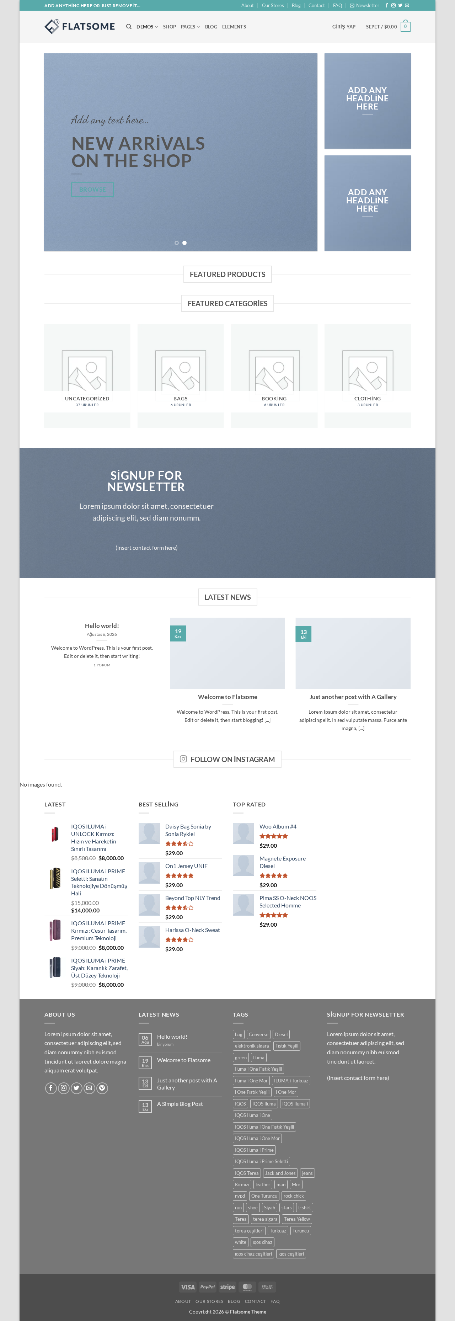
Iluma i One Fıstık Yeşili (258, 1069)
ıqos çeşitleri (291, 1254)
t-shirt (304, 1207)
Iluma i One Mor (251, 1080)
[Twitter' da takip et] (400, 5)
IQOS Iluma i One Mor (257, 1138)
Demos (144, 27)
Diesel (281, 1034)
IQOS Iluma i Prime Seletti (261, 1161)
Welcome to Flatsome (227, 697)
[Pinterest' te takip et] (102, 1088)
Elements (234, 27)
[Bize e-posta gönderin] (407, 5)
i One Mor (286, 1092)
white (240, 1242)
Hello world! (102, 625)
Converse (258, 1034)
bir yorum (165, 1044)
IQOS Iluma (264, 1104)
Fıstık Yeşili (286, 1046)
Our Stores (273, 5)
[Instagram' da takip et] (393, 5)
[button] (364, 5)
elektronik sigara (252, 1046)
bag (238, 1034)
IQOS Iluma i (295, 1104)
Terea (241, 1219)
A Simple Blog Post (180, 1103)
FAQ (337, 5)
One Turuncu (264, 1196)
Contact (317, 5)
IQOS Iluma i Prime (254, 1150)
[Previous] (58, 152)
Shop (169, 27)
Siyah (269, 1207)
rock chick (294, 1196)
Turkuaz (278, 1231)
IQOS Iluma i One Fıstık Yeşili (264, 1127)
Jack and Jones (280, 1173)
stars (287, 1207)
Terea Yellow (297, 1219)
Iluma (258, 1057)
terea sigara (265, 1219)
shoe (253, 1207)
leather (263, 1184)
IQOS (240, 1104)
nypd (240, 1196)
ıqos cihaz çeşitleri (253, 1254)
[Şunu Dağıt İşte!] (80, 26)
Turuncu (301, 1231)
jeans (307, 1173)
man (281, 1184)
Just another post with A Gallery (353, 697)
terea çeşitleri (249, 1231)
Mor (296, 1184)
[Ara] (129, 26)
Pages (188, 27)
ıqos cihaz (262, 1242)
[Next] (303, 152)
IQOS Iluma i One (252, 1115)
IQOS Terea (247, 1173)
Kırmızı (242, 1184)
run (238, 1207)
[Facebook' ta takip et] (387, 5)
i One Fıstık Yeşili (252, 1092)
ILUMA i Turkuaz (291, 1080)
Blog (296, 5)
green (241, 1057)
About (247, 5)
